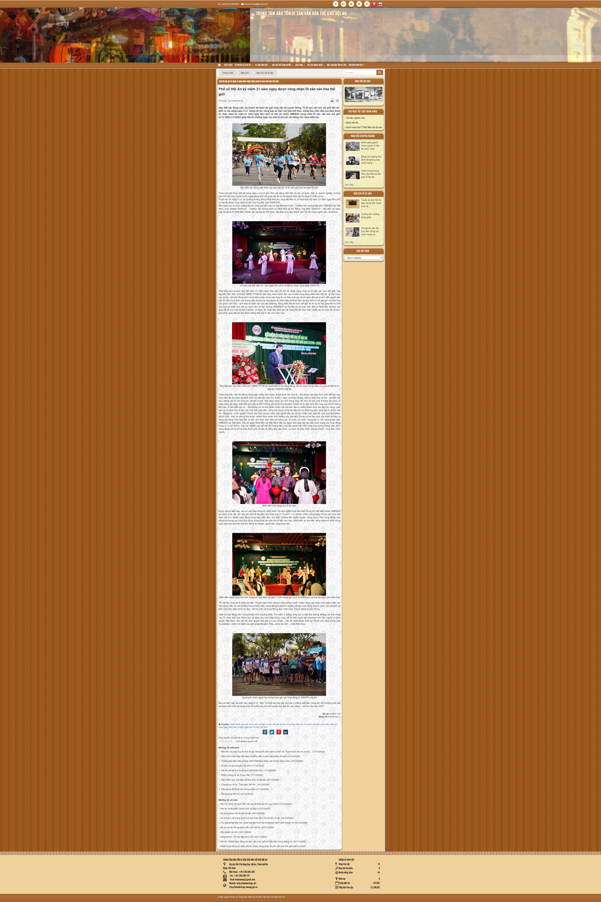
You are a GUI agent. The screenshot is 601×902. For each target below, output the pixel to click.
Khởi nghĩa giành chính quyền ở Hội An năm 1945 (370, 145)
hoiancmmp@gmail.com (256, 3)
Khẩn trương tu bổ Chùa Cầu (235, 775)
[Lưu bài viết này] (338, 100)
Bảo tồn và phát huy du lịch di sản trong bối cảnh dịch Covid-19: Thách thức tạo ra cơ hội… (266, 751)
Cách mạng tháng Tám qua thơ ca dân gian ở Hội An (371, 173)
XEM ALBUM (363, 95)
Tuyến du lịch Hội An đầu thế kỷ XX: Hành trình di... (371, 203)
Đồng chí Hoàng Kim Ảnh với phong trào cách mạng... (371, 159)
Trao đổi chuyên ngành (363, 136)
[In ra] (332, 100)
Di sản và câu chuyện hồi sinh (236, 765)
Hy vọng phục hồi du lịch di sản (236, 813)
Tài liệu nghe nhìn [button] (315, 65)
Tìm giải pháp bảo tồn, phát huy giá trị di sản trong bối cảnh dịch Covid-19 (257, 822)
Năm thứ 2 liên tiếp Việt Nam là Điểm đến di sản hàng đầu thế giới (254, 756)
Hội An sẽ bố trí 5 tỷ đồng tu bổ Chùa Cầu (242, 770)
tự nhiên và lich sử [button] (243, 65)
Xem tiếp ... (350, 184)
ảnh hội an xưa (362, 81)
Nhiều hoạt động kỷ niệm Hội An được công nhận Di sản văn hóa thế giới (257, 846)
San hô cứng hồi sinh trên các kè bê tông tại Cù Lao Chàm (250, 803)
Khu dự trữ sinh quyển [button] (281, 65)
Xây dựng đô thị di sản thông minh (238, 789)
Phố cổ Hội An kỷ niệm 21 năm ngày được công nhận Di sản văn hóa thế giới (248, 82)
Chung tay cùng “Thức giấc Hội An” (238, 784)
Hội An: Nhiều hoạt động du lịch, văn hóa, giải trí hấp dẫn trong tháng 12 (256, 841)
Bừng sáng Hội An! (230, 793)
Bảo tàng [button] (299, 65)
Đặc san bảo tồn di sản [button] (336, 65)
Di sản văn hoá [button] (261, 65)
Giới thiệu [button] (228, 65)
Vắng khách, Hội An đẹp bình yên (237, 836)
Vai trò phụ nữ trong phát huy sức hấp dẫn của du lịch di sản (250, 817)
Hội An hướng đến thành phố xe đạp (239, 808)
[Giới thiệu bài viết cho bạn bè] (328, 100)
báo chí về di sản (363, 193)
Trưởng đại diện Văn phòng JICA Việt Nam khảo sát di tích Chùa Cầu (255, 760)
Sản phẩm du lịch (229, 832)
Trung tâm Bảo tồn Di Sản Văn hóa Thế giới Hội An (262, 896)
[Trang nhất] (220, 65)
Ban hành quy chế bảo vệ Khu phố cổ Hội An (243, 779)
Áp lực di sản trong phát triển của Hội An (241, 827)
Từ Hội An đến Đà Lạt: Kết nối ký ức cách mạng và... (370, 231)
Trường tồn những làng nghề (370, 215)
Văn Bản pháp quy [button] (356, 65)
